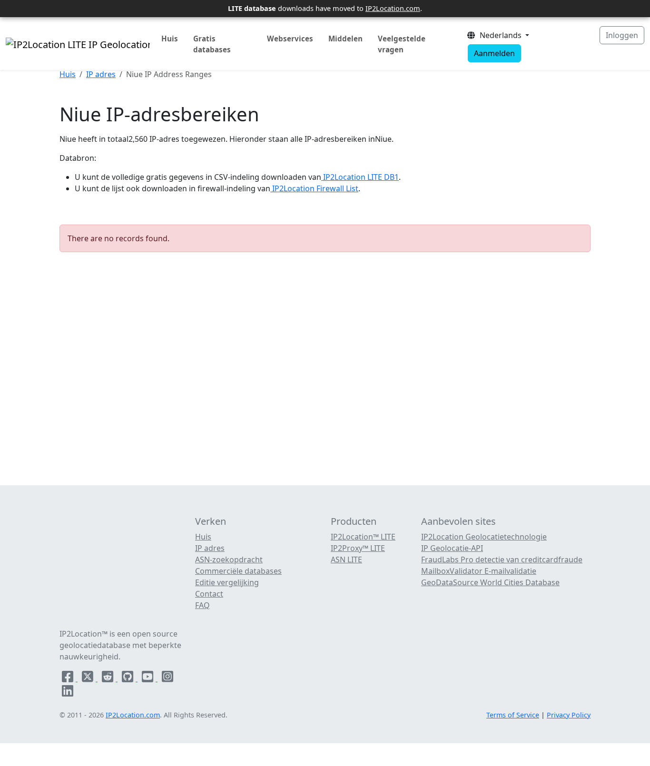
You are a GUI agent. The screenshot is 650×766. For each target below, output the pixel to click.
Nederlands (499, 35)
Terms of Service (512, 714)
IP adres (101, 74)
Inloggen (622, 35)
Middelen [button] (345, 38)
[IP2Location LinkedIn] (67, 692)
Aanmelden (494, 53)
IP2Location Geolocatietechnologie (484, 536)
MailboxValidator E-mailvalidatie (478, 571)
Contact (209, 594)
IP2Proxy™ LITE (358, 548)
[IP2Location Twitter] (88, 678)
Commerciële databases (238, 571)
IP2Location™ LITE (363, 536)
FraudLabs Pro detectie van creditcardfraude (501, 559)
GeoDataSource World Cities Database (490, 582)
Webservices (290, 38)
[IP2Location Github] (128, 678)
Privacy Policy (569, 714)
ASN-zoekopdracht (229, 559)
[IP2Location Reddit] (108, 678)
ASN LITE (346, 559)
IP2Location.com (392, 8)
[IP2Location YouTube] (148, 678)
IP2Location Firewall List (314, 188)
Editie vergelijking (227, 582)
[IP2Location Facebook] (68, 678)
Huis (169, 38)
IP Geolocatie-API (452, 548)
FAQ (202, 605)
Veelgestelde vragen (401, 44)
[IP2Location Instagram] (167, 678)
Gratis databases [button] (212, 44)
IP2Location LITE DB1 (360, 177)
